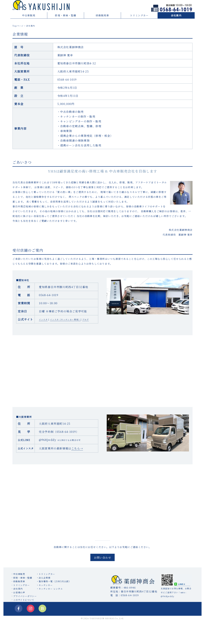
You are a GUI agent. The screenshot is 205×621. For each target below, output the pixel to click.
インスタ (43, 319)
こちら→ (77, 448)
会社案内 (176, 15)
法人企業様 (44, 577)
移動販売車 (102, 15)
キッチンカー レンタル (51, 588)
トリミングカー (139, 15)
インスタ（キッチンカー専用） (65, 319)
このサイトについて (23, 599)
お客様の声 (19, 592)
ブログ (85, 319)
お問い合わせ (102, 557)
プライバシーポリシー (25, 596)
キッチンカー (46, 585)
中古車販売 (28, 15)
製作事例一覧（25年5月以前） (55, 581)
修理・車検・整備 (65, 15)
